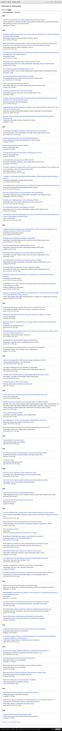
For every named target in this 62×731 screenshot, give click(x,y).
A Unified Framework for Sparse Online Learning (15, 381)
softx (4, 289)
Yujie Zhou (12, 681)
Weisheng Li (20, 161)
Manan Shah (6, 454)
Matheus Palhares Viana (20, 407)
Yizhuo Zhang (33, 610)
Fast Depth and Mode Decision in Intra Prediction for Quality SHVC (20, 367)
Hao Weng (5, 287)
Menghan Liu (10, 23)
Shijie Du (13, 70)
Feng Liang (21, 23)
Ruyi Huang (12, 101)
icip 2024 (5, 211)
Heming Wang (16, 514)
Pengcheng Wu (20, 383)
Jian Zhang (23, 560)
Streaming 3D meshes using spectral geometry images (17, 714)
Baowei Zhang (47, 296)
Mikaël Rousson (25, 405)
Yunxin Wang (14, 120)
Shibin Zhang (36, 63)
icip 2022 (5, 351)
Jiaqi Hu (5, 140)
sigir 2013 (5, 605)
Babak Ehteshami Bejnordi (32, 403)
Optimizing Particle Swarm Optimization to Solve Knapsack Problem (20, 692)
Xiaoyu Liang (19, 140)
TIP (4, 371)
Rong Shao (27, 703)
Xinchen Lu (43, 21)
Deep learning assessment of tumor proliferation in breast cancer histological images (25, 452)
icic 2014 (5, 569)
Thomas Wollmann (51, 403)
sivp (4, 476)
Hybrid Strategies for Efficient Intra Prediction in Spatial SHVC (19, 238)
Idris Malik (23, 21)
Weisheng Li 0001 (21, 240)
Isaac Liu (15, 23)
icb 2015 (5, 503)
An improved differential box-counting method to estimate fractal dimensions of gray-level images (28, 512)
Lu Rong (39, 194)
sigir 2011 (5, 669)
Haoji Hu (38, 140)
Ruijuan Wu (25, 694)
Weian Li (42, 63)
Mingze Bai (17, 474)
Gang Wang (25, 296)
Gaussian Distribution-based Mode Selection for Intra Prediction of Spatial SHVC (24, 347)
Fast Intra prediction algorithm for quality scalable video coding (19, 472)
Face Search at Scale (8, 460)
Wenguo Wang (11, 296)
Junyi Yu (17, 132)
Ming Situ (18, 101)
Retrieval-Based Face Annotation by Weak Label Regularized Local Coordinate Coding (25, 543)
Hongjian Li (23, 474)
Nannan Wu (6, 101)
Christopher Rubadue (22, 454)
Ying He (5, 716)
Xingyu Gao (32, 494)
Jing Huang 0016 (15, 232)
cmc (4, 181)
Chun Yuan (29, 474)
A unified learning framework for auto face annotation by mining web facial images (24, 629)
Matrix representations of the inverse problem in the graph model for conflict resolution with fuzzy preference (28, 275)
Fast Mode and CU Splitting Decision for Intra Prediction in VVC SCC (20, 200)
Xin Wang (13, 349)
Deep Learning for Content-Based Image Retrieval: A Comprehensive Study (22, 521)
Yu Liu (4, 514)
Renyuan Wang (25, 194)
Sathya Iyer (17, 21)
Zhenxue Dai (13, 110)
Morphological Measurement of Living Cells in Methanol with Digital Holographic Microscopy (27, 609)
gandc (4, 598)
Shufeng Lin (44, 194)
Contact (8, 729)
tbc (4, 80)
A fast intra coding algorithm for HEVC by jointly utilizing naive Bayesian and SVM (24, 360)
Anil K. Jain (19, 461)
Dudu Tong (9, 574)
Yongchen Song (14, 639)
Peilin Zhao (6, 383)
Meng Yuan (42, 309)
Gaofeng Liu (13, 171)
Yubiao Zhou (14, 85)
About (3, 729)
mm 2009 (5, 718)
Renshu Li (5, 147)
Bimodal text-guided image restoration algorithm (15, 145)
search (18, 1)
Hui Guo (37, 78)
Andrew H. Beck (38, 454)
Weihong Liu (13, 78)
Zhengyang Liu (12, 287)
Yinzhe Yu (26, 23)
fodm (4, 220)
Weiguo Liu (36, 639)
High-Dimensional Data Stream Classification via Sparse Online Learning (22, 550)
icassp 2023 (6, 256)
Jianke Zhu (35, 523)
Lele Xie (28, 240)
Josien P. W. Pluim (46, 407)
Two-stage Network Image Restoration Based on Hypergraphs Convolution (22, 152)
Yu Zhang (33, 120)
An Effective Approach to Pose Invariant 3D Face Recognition (19, 658)
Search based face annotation (11, 529)
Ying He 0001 (22, 538)
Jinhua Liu (31, 78)
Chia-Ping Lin (22, 309)
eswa (4, 172)
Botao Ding (37, 110)
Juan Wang (37, 21)
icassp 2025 (6, 94)
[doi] (14, 25)
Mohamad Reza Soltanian (22, 110)
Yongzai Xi (37, 296)
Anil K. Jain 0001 (21, 442)
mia (4, 409)
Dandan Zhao (6, 681)
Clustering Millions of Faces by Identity (13, 440)
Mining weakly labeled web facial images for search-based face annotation (22, 665)
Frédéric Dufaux (29, 63)
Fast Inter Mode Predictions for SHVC (12, 412)
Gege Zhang (54, 296)
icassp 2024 (6, 163)
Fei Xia (5, 574)
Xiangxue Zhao (50, 21)
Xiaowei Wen (30, 38)
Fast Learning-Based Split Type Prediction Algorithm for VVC (18, 245)
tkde (4, 540)
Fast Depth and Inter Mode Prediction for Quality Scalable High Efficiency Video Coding (25, 374)
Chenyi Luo (28, 309)
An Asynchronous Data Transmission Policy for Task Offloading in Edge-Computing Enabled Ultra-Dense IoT (31, 185)
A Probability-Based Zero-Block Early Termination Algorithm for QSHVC (21, 267)
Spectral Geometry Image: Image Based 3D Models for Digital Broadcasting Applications (26, 650)
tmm (4, 378)
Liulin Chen (13, 247)
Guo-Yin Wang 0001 (48, 70)
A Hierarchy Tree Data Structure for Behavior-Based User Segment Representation (24, 19)
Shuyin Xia (21, 70)
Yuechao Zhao (49, 514)
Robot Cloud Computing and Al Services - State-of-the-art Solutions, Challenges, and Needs (27, 314)
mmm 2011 (6, 661)
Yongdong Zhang (47, 494)
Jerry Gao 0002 (7, 309)
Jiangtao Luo (42, 369)
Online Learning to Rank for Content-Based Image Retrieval (18, 492)
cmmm (4, 612)
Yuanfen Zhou (6, 120)
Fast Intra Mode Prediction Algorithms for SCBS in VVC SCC (18, 160)
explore (9, 1)
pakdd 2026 (6, 25)
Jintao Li (54, 494)
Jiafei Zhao (35, 514)
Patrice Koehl (38, 574)
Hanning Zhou (29, 567)
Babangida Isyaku (28, 180)
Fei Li (41, 296)
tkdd (4, 385)
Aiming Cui (31, 296)
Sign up (59, 1)
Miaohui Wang (6, 422)
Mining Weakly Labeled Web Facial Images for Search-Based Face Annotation (23, 536)
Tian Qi (31, 639)
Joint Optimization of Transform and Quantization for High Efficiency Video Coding (24, 420)
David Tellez (40, 405)
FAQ (33, 729)
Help (17, 729)
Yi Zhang (29, 514)
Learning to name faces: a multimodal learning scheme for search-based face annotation (26, 601)
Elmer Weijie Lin (30, 587)
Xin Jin (28, 560)
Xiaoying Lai (13, 38)
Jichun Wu (31, 110)
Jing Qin (32, 422)
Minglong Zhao (25, 639)
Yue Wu (26, 552)
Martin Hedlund (33, 405)
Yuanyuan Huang (7, 362)
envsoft (5, 112)
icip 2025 (5, 65)
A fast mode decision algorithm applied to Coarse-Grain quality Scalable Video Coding (25, 558)
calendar (14, 1)
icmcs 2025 (6, 72)
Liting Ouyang (26, 610)
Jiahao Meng (14, 194)
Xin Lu (21, 92)
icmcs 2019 (6, 416)
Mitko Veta (5, 403)
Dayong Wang (6, 38)
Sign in (56, 1)
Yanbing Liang (6, 694)
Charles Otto (6, 442)
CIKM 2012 (6, 632)
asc (4, 39)
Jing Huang (13, 278)
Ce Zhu (55, 70)
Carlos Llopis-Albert (21, 38)
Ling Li (49, 194)
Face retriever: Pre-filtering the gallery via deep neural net (18, 500)
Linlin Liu (13, 694)
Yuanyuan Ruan (35, 309)
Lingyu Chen (10, 514)
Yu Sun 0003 (20, 85)
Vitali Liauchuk (37, 407)
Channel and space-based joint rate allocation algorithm (17, 90)
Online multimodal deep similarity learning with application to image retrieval (23, 616)
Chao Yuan (13, 92)
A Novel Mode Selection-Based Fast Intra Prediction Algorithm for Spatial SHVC (23, 252)
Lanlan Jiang (24, 514)
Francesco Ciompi (48, 405)
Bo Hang (38, 161)
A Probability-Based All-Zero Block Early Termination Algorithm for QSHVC (22, 260)
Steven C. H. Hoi (28, 383)
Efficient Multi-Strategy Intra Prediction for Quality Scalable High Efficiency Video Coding (26, 427)
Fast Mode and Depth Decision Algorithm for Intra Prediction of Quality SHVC (23, 565)
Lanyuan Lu (45, 574)
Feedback (38, 729)
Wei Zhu (5, 296)
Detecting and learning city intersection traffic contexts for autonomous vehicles (24, 307)
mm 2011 (5, 676)
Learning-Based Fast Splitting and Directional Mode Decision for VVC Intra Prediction (25, 130)
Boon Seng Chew (7, 652)
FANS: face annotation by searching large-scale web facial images (20, 585)
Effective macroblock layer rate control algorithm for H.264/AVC (19, 679)
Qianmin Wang (28, 261)
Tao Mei (34, 545)
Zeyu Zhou (19, 78)
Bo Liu (9, 396)
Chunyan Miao (32, 552)
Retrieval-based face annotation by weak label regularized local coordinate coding (24, 672)
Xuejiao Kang (11, 21)
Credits (12, 729)
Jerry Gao (5, 316)
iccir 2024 (5, 149)
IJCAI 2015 (5, 496)
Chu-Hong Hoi (27, 716)
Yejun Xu (36, 38)
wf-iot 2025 (5, 121)
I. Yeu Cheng (22, 587)
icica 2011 (5, 696)
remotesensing (6, 196)
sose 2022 (5, 318)
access (5, 423)
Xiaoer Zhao (6, 110)
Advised (9, 9)
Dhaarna (19, 47)
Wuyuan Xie (13, 422)
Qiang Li (5, 396)
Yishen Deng (14, 161)
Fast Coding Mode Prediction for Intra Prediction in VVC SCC (18, 207)
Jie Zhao (19, 194)
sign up (9, 722)
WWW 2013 (6, 589)
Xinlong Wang (45, 610)
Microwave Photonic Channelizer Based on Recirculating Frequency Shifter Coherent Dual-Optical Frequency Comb (28, 117)
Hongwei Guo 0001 (49, 63)
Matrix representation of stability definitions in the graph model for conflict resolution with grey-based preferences (29, 322)
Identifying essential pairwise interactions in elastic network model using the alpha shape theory (28, 572)
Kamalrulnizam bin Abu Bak (17, 180)
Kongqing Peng (14, 63)
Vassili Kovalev (30, 407)
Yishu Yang (12, 610)
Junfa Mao (25, 681)
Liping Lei (35, 187)
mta (4, 363)
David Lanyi (11, 407)
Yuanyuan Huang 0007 (8, 132)
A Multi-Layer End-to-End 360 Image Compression (16, 83)
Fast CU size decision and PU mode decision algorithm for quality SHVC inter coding (25, 394)
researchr (3, 1)
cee (4, 683)
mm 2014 (5, 525)
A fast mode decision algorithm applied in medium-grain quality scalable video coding (25, 480)
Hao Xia (21, 618)
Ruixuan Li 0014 (30, 21)
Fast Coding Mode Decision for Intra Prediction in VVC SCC (18, 76)
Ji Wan (4, 494)
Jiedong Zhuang (11, 140)
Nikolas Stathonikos (21, 403)
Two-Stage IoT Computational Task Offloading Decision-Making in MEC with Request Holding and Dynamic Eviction (31, 177)
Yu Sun (17, 70)
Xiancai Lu (13, 703)
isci (4, 49)
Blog (30, 729)
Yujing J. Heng (12, 403)
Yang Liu (5, 21)
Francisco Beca (43, 403)
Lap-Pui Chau (15, 652)
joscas (4, 311)
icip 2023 (5, 249)
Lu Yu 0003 (33, 140)
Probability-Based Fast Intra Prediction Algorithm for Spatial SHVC (20, 340)
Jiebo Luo (38, 545)
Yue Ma (43, 110)
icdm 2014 (5, 554)
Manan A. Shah (9, 405)
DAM (4, 327)
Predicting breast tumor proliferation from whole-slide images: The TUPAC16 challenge (25, 401)
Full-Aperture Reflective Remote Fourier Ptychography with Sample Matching (23, 192)
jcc (3, 576)
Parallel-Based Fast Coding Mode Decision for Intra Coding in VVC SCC (21, 61)
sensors (5, 298)
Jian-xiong (19, 422)
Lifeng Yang (16, 574)
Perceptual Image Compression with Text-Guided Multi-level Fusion (20, 138)
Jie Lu (17, 147)
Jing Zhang (20, 120)
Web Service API (23, 729)
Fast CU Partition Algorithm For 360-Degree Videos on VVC (18, 69)
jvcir (4, 483)
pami (4, 443)
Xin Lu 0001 (21, 63)
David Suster (31, 454)
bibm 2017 (5, 456)
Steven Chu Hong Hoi (19, 523)
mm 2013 (5, 620)
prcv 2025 (5, 141)
